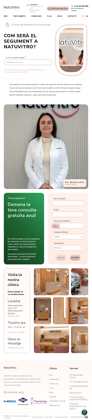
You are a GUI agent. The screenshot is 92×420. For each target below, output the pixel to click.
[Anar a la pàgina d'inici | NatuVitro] (12, 8)
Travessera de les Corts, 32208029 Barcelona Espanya (37, 9)
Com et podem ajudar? (16, 57)
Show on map (13, 316)
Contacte (72, 16)
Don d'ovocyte (37, 417)
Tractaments (19, 16)
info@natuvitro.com (16, 347)
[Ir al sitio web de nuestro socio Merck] (10, 401)
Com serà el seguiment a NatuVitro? (16, 72)
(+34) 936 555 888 (16, 332)
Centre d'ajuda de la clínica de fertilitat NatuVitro (25, 70)
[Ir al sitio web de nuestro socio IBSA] (23, 401)
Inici (6, 16)
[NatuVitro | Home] (10, 369)
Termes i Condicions (62, 417)
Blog (59, 16)
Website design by (77, 417)
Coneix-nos (36, 16)
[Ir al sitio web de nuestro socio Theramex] (38, 401)
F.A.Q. (49, 16)
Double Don (48, 417)
